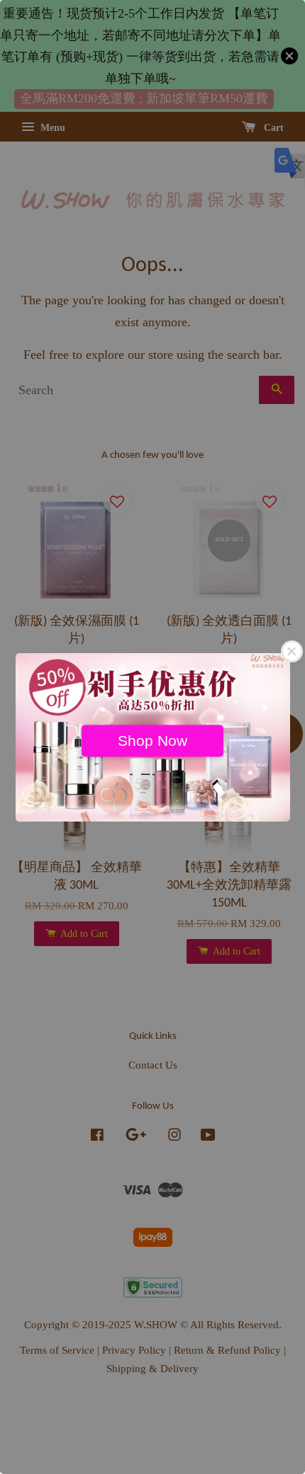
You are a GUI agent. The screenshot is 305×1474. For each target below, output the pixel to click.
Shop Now (152, 740)
